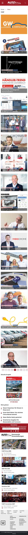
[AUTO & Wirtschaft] (14, 2)
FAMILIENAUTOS (22, 516)
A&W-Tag (21, 524)
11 (18, 369)
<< (3, 369)
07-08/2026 (14, 402)
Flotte (11, 519)
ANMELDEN (22, 428)
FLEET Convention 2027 (8, 504)
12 (21, 369)
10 (15, 369)
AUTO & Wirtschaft (14, 400)
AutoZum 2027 (6, 486)
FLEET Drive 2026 (6, 451)
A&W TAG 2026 (6, 468)
